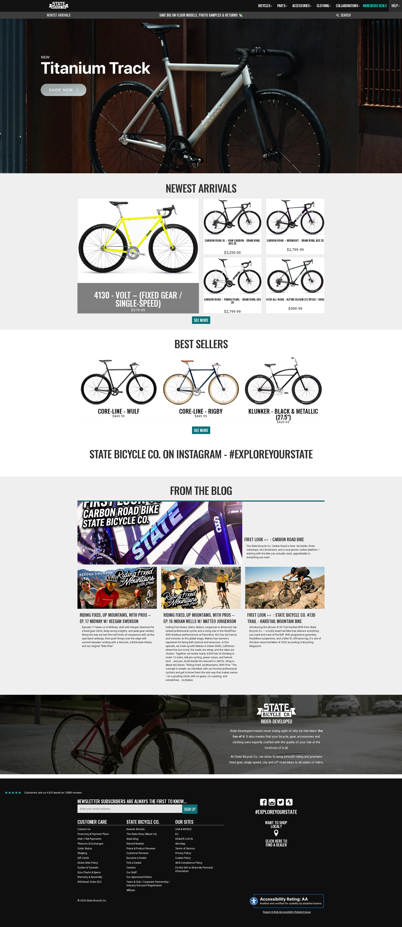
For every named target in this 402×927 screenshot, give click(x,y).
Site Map (180, 843)
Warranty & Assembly (89, 877)
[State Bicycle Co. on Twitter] (280, 804)
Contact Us (83, 829)
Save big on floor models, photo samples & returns (198, 15)
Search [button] (346, 15)
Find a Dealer (134, 862)
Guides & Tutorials (87, 867)
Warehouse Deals (375, 5)
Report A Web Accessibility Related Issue (287, 912)
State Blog (132, 838)
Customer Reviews (137, 853)
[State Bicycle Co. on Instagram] (272, 804)
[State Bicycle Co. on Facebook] (263, 804)
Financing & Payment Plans (93, 834)
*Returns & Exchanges (90, 843)
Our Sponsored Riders (139, 877)
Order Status (84, 848)
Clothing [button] (324, 5)
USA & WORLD (183, 829)
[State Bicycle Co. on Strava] (289, 804)
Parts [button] (282, 5)
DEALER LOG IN (184, 838)
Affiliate (130, 890)
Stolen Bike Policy (87, 862)
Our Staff (131, 872)
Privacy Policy (183, 853)
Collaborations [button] (348, 5)
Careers (131, 867)
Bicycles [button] (265, 5)
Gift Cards (83, 858)
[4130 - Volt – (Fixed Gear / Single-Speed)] (138, 238)
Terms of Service (185, 848)
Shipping (82, 853)
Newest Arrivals (58, 15)
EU (176, 834)
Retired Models (135, 843)
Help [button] (396, 5)
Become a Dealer (136, 858)
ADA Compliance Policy (188, 862)
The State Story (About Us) (141, 834)
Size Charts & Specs (89, 872)
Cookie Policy (183, 858)
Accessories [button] (302, 5)
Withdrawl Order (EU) (89, 881)
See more (201, 320)
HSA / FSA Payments (89, 838)
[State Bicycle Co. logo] (59, 5)
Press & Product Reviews (140, 848)
